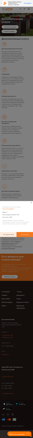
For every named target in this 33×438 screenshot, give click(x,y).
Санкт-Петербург (8, 209)
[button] (19, 434)
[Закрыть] (1, 3)
